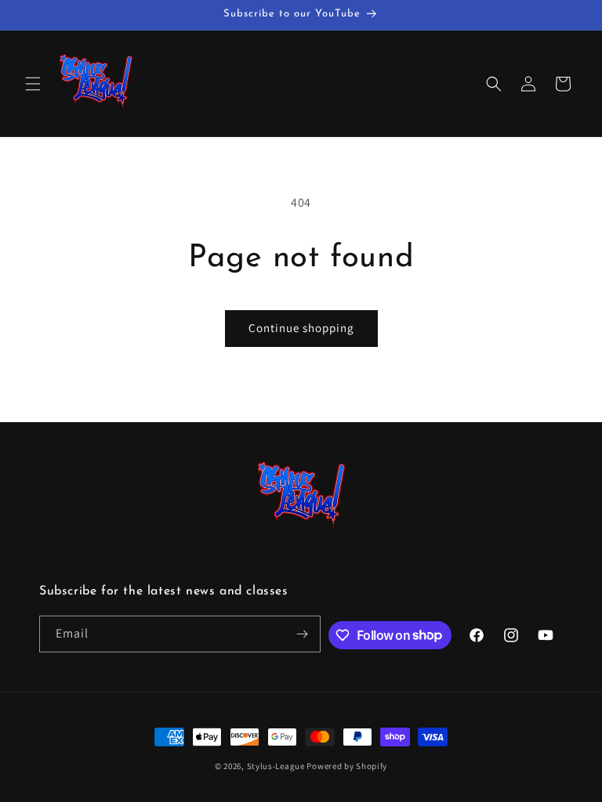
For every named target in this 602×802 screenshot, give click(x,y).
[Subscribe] (302, 634)
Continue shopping (301, 327)
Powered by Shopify (346, 765)
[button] (33, 84)
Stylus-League (276, 765)
